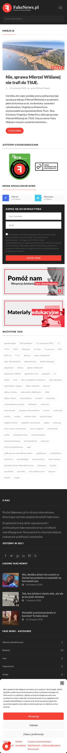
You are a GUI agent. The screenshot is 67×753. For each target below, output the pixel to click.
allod (47, 392)
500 (60, 349)
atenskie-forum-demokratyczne (19, 465)
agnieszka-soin (31, 373)
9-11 (17, 355)
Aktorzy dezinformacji (32, 642)
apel (29, 447)
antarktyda (52, 428)
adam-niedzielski (42, 355)
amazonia (50, 398)
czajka (17, 477)
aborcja (27, 355)
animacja (57, 422)
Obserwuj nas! (48, 197)
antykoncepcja (38, 435)
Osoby (32, 674)
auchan (53, 465)
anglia (46, 422)
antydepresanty (20, 435)
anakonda (57, 410)
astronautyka (38, 459)
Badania (32, 650)
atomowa (41, 465)
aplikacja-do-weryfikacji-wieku (18, 453)
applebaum (41, 453)
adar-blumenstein (12, 361)
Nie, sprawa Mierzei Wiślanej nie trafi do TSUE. (33, 79)
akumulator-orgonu (13, 386)
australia (21, 471)
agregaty (46, 373)
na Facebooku (16, 199)
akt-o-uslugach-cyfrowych (33, 380)
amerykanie (9, 410)
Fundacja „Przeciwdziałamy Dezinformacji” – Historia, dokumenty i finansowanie (44, 745)
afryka (20, 367)
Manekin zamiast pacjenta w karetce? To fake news (38, 614)
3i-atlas (37, 349)
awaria (7, 477)
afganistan (9, 367)
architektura (55, 453)
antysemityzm (30, 441)
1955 (6, 349)
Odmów (33, 725)
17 (58, 343)
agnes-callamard (34, 367)
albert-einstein (32, 386)
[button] (62, 683)
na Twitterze (48, 199)
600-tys (8, 355)
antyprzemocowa (12, 441)
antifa (6, 435)
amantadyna (26, 398)
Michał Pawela (43, 88)
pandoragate (10, 343)
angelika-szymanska (30, 422)
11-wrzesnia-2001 (45, 343)
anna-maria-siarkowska (15, 428)
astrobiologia (23, 459)
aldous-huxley (10, 392)
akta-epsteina (55, 380)
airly (15, 380)
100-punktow (26, 343)
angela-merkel (11, 422)
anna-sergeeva (37, 428)
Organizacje (32, 666)
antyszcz (45, 441)
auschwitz (8, 471)
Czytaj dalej (14, 130)
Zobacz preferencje (33, 734)
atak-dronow (54, 459)
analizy (17, 416)
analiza (7, 416)
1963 (15, 349)
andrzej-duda (46, 416)
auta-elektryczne (37, 471)
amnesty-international (29, 410)
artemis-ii (8, 459)
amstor (46, 410)
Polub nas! (15, 197)
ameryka (45, 404)
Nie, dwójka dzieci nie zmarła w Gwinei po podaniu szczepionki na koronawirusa (41, 578)
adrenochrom (30, 361)
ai (54, 373)
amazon (38, 398)
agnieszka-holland (12, 373)
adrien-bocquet (47, 361)
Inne (32, 658)
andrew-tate (30, 416)
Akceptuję (33, 716)
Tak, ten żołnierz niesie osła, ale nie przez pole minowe (42, 595)
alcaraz (46, 386)
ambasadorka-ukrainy (14, 404)
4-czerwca (49, 349)
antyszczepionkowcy (13, 447)
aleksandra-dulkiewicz (31, 392)
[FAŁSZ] (33, 54)
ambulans (32, 404)
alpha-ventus (10, 398)
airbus (7, 380)
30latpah (26, 349)
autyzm (51, 471)
